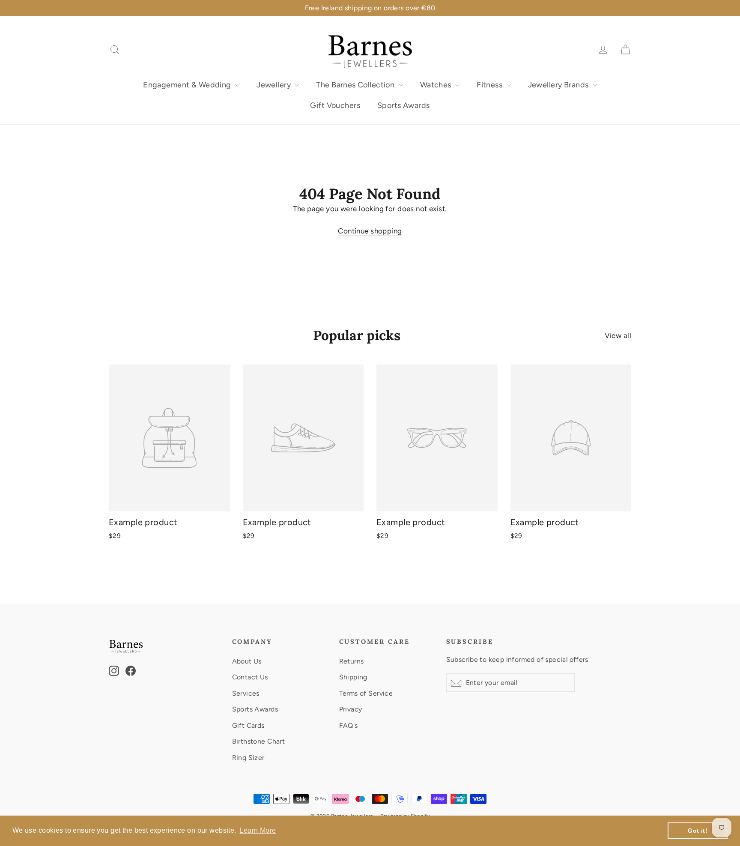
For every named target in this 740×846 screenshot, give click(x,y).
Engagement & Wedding (188, 85)
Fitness (490, 85)
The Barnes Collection (356, 85)
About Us (247, 661)
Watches (436, 85)
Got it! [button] (697, 830)
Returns (351, 661)
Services (246, 693)
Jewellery (274, 85)
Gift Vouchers (335, 105)
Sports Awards (403, 105)
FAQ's (348, 725)
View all (618, 335)
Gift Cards (248, 725)
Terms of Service (366, 693)
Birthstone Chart (258, 741)
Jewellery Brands (559, 85)
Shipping (353, 677)
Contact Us (250, 677)
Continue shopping (370, 231)
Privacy (350, 709)
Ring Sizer (248, 757)
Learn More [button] (257, 830)
